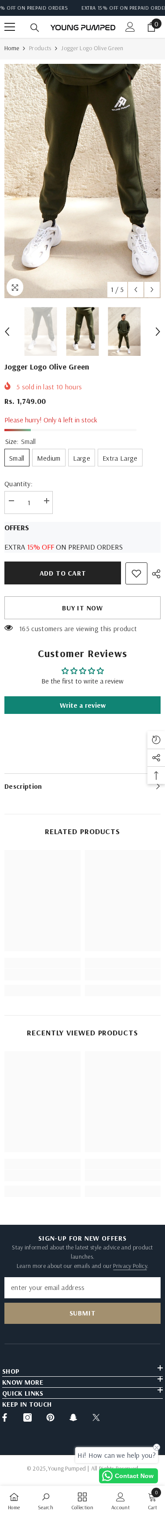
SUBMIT (83, 1312)
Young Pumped (67, 1468)
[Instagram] (27, 1417)
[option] (82, 181)
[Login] (130, 27)
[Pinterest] (50, 1417)
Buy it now (82, 607)
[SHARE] (154, 573)
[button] (135, 289)
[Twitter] (96, 1417)
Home (11, 48)
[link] (136, 573)
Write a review (83, 705)
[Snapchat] (73, 1417)
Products (40, 48)
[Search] (34, 27)
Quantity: (18, 483)
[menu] (9, 27)
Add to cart (62, 573)
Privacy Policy (130, 1266)
